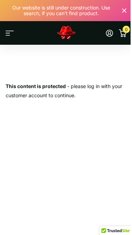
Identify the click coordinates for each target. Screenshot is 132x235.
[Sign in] (109, 33)
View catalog (10, 33)
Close (124, 10)
